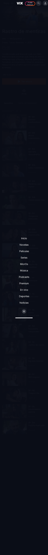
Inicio (24, 238)
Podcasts (24, 277)
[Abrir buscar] (38, 3)
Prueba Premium (30, 4)
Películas (24, 251)
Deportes (24, 296)
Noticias (24, 302)
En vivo (24, 289)
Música (24, 270)
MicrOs (24, 264)
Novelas (24, 244)
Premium (24, 283)
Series (24, 257)
